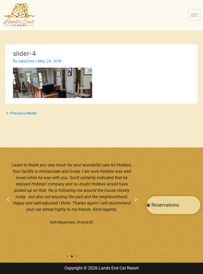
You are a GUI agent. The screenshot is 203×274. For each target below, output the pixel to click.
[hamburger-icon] (194, 15)
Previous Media (21, 113)
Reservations (165, 205)
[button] (8, 199)
